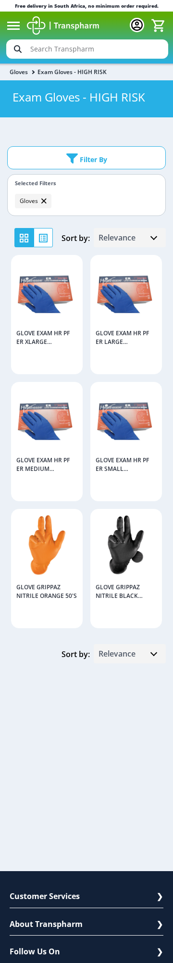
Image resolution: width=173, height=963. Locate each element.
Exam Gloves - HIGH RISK (72, 72)
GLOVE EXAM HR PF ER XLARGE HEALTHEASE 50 (43, 338)
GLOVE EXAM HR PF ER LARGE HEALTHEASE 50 (122, 338)
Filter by (92, 159)
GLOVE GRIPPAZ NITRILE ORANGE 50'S (46, 591)
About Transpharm (46, 924)
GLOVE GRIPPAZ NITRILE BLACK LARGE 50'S (118, 592)
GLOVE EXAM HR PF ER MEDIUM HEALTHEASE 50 (43, 465)
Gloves (19, 72)
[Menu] (13, 25)
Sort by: (76, 238)
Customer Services (45, 896)
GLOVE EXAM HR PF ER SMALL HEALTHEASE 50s (122, 465)
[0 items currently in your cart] (158, 25)
